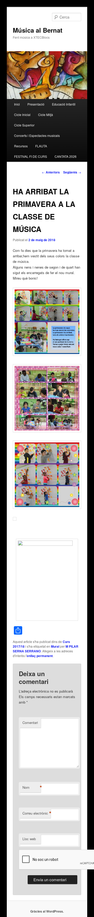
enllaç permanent (40, 655)
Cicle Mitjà (45, 114)
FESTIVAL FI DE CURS (30, 156)
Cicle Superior (24, 125)
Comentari (30, 722)
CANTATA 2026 (66, 156)
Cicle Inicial (22, 114)
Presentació (35, 104)
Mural (55, 646)
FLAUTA (41, 146)
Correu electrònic (36, 813)
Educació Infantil (63, 104)
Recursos (21, 146)
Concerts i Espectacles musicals (37, 135)
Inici (17, 104)
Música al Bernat (37, 30)
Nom (31, 787)
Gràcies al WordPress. (47, 911)
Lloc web (29, 838)
